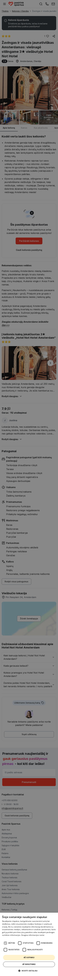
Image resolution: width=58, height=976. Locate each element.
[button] (28, 971)
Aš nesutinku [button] (29, 964)
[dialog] (29, 944)
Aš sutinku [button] (29, 957)
